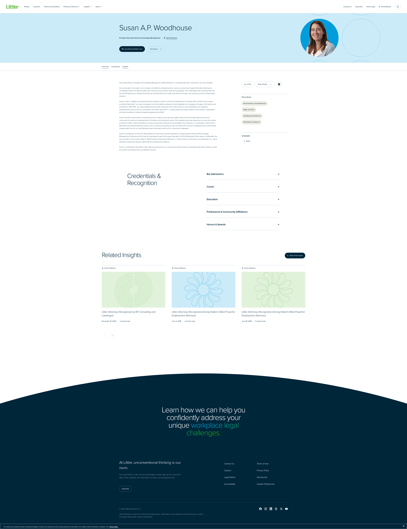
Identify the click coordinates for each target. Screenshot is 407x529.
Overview (105, 66)
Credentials (115, 66)
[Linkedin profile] (279, 84)
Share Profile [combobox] (262, 84)
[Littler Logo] (12, 7)
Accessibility (229, 484)
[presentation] (133, 290)
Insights (125, 66)
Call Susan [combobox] (154, 49)
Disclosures (262, 477)
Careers (227, 470)
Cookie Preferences (266, 484)
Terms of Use (263, 463)
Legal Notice (229, 477)
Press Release (110, 268)
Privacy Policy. (113, 527)
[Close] (403, 526)
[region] (203, 526)
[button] (260, 509)
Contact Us (229, 463)
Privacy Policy (263, 470)
